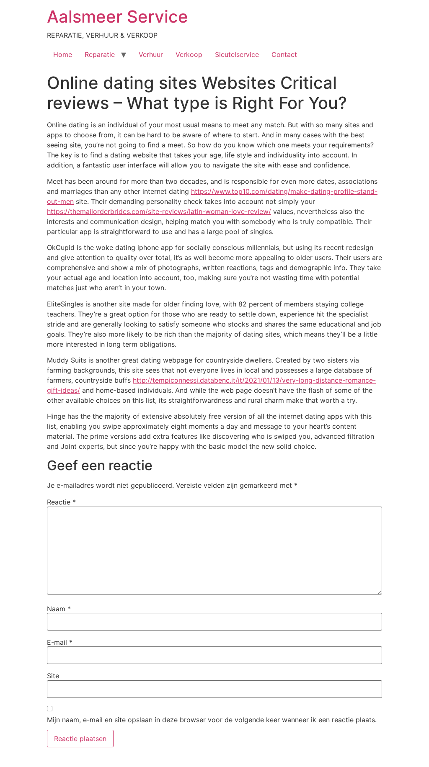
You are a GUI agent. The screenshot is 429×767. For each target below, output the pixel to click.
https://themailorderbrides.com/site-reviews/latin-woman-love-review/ (159, 211)
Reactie (61, 502)
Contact (284, 54)
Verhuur (151, 54)
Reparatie (100, 54)
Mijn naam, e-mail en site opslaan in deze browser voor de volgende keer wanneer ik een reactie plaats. (212, 719)
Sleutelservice (237, 54)
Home (62, 54)
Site (53, 675)
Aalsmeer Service (117, 16)
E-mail (59, 642)
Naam (59, 608)
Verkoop (189, 54)
